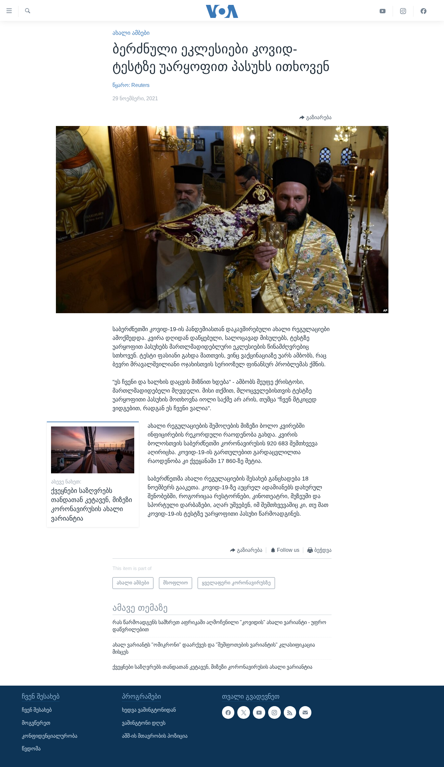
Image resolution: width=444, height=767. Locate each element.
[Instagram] (403, 11)
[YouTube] (382, 11)
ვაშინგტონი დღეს (143, 723)
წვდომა (31, 748)
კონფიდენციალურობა (49, 736)
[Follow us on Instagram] (274, 712)
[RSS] (290, 712)
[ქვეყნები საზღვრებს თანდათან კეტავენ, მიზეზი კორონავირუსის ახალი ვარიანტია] (92, 449)
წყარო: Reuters (131, 85)
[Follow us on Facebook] (228, 712)
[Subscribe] (305, 712)
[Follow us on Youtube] (259, 712)
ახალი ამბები (131, 33)
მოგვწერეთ (36, 723)
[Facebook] (423, 11)
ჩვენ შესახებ (37, 710)
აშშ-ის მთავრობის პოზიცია (155, 736)
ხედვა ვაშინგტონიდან (149, 710)
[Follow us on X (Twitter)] (243, 712)
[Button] (315, 117)
